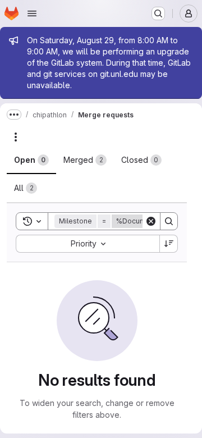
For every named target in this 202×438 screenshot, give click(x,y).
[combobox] (87, 244)
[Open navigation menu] (32, 13)
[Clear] (151, 221)
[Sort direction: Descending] (169, 244)
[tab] (31, 160)
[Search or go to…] (158, 13)
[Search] (169, 221)
